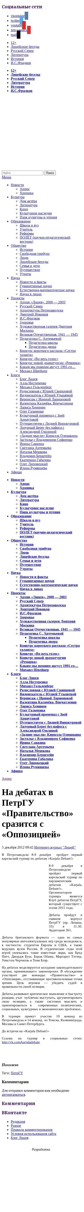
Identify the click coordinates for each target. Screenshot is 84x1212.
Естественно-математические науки (47, 290)
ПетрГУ (17, 1073)
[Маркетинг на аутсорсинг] (42, 1204)
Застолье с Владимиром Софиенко (46, 440)
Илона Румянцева (33, 468)
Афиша (16, 472)
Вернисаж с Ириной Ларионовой (45, 399)
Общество (18, 245)
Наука (15, 278)
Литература (19, 55)
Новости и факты (33, 282)
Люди (24, 258)
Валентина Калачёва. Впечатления (46, 403)
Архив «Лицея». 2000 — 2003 (42, 302)
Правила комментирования (31, 1130)
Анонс (25, 189)
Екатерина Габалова (35, 460)
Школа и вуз (29, 225)
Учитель (26, 229)
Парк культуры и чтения (38, 217)
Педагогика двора (42, 347)
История (17, 59)
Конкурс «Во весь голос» (39, 359)
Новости (17, 185)
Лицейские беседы (25, 47)
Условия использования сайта (33, 1134)
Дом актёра (28, 201)
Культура (17, 197)
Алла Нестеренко (33, 383)
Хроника (26, 193)
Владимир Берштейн (36, 456)
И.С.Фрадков (21, 63)
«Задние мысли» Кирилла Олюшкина (49, 436)
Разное (16, 1125)
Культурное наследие (36, 213)
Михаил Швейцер (33, 371)
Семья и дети (30, 266)
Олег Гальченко (32, 411)
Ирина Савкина (32, 444)
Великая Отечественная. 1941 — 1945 (49, 334)
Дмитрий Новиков (34, 314)
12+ (13, 42)
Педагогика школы (43, 343)
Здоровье (27, 322)
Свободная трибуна (35, 254)
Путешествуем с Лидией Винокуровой (49, 423)
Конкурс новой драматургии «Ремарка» (50, 363)
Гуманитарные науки (36, 286)
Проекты (17, 298)
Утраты (25, 274)
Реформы (27, 233)
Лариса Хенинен (32, 407)
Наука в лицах (31, 294)
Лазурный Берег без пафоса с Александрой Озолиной (42, 430)
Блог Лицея (28, 379)
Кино (24, 209)
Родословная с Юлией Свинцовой (46, 391)
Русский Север (22, 51)
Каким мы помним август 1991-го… (47, 367)
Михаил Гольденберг (36, 387)
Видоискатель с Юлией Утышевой (46, 395)
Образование (21, 221)
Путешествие (30, 270)
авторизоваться (13, 1094)
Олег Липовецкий (34, 464)
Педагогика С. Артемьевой (40, 338)
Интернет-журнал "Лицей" (55, 847)
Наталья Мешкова (33, 452)
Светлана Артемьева (35, 448)
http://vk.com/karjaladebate (21, 1042)
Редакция (18, 1121)
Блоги (15, 375)
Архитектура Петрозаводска (41, 310)
